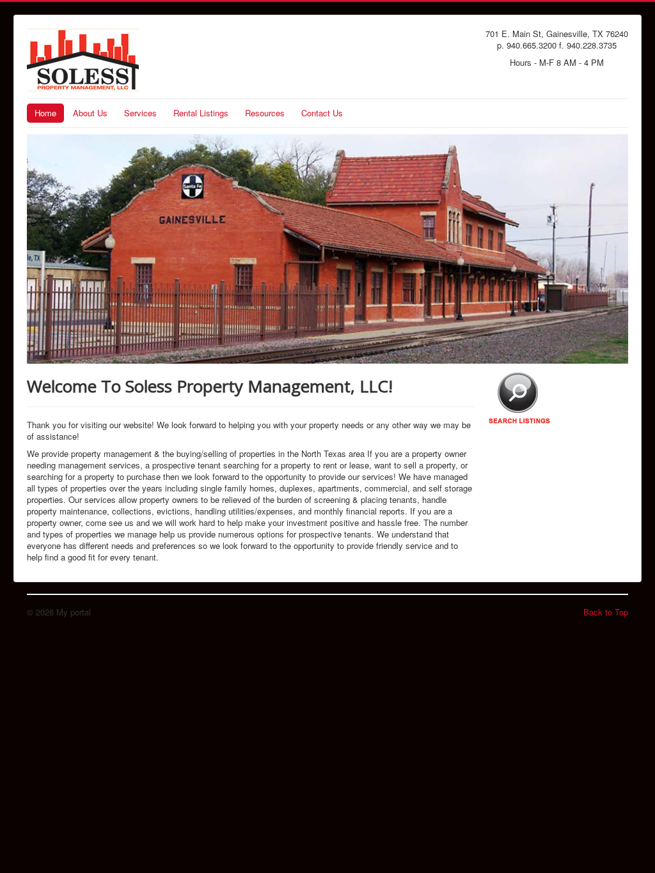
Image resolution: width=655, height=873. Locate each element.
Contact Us (322, 113)
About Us (90, 113)
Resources (265, 113)
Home (45, 113)
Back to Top (605, 612)
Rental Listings (200, 113)
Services (140, 113)
